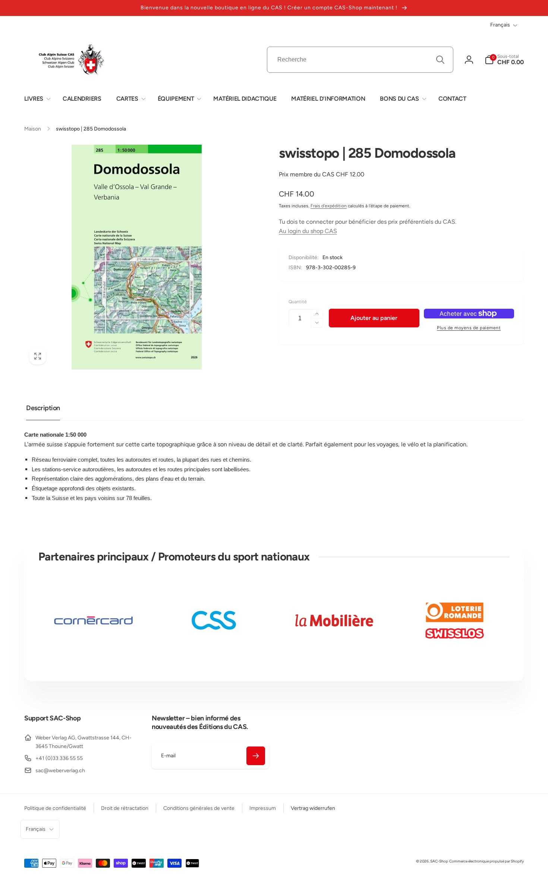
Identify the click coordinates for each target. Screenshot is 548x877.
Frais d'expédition (329, 205)
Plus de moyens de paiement (469, 327)
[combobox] (360, 60)
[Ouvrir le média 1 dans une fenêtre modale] (136, 257)
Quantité (298, 301)
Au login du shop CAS (308, 231)
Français (500, 25)
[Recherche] (440, 59)
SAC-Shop (439, 861)
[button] (36, 99)
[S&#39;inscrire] (255, 755)
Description (43, 408)
